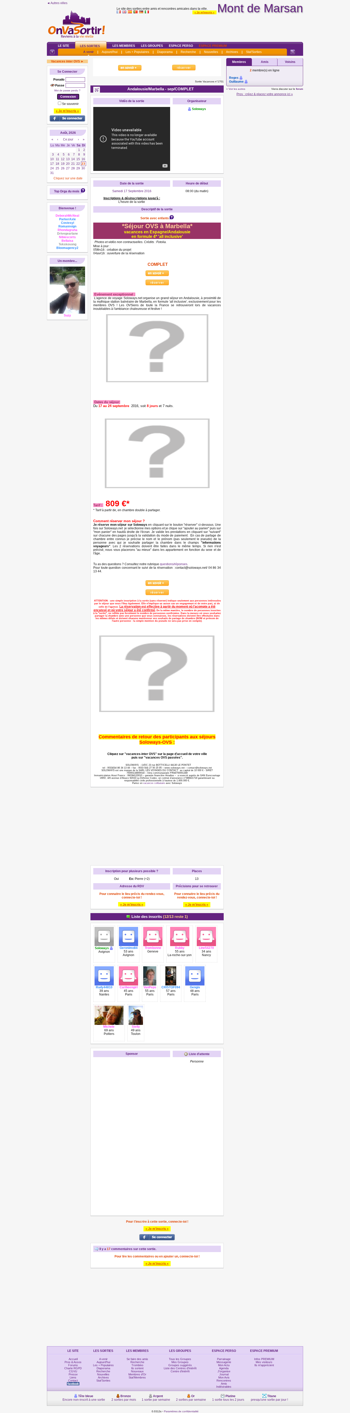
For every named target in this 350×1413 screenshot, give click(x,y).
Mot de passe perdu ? (67, 90)
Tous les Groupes (180, 1359)
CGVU (73, 1371)
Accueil (73, 1359)
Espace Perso (181, 46)
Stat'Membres (137, 1377)
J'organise (224, 1371)
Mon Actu (224, 1365)
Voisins (290, 62)
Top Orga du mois (66, 191)
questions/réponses (173, 564)
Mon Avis (224, 1377)
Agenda (224, 1368)
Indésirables (223, 1386)
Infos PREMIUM (264, 1359)
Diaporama (165, 52)
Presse (73, 1374)
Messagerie (224, 1362)
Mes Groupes (180, 1362)
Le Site (63, 46)
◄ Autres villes (57, 3)
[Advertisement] (210, 26)
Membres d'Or (137, 1374)
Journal (224, 1374)
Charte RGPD (73, 1368)
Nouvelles (211, 52)
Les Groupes (152, 46)
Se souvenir (70, 104)
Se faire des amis (137, 1359)
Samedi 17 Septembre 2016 (131, 191)
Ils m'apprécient (264, 1365)
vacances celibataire (154, 783)
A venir (88, 52)
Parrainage (224, 1359)
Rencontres (224, 1380)
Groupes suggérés (180, 1365)
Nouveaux (137, 1371)
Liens (73, 1377)
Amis (265, 62)
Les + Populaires (137, 52)
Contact (73, 1380)
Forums (73, 1365)
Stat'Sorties (254, 52)
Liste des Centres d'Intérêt (180, 1368)
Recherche (188, 52)
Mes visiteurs (264, 1362)
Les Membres (123, 46)
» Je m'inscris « (204, 12)
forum (299, 88)
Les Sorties (90, 46)
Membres (239, 62)
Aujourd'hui (110, 52)
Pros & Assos (73, 1362)
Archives (232, 52)
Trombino (137, 1365)
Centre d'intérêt (180, 1371)
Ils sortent (137, 1368)
